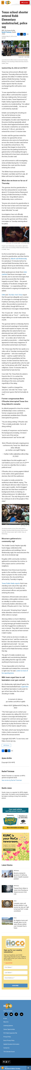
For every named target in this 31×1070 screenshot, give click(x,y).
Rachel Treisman (6, 32)
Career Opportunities (9, 1029)
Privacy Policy (7, 1036)
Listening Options (8, 1025)
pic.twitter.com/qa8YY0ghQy (15, 450)
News (15, 901)
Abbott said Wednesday (19, 259)
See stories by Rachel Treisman (12, 780)
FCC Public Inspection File (10, 1033)
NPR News (6, 745)
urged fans (24, 687)
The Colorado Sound (9, 1051)
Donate (25, 2)
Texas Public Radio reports (11, 583)
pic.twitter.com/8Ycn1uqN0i (15, 701)
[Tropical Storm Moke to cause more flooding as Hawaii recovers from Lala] (7, 889)
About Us (5, 1022)
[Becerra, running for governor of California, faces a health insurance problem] (7, 873)
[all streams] (28, 1068)
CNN (3, 295)
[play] (3, 1068)
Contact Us (6, 1048)
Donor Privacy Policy (8, 1040)
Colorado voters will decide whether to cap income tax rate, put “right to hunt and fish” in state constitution (21, 907)
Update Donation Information (11, 1044)
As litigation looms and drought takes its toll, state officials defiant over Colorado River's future (21, 924)
